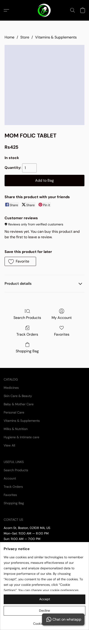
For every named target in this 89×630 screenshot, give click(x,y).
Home (9, 37)
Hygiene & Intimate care (21, 437)
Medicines (11, 388)
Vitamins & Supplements (56, 37)
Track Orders (27, 334)
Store (24, 37)
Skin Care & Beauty (18, 396)
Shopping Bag (27, 351)
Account (10, 478)
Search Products (27, 317)
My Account (62, 317)
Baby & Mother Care (19, 404)
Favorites (61, 334)
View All (9, 445)
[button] (44, 10)
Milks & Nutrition (16, 429)
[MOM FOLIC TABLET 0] (44, 85)
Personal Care (14, 412)
